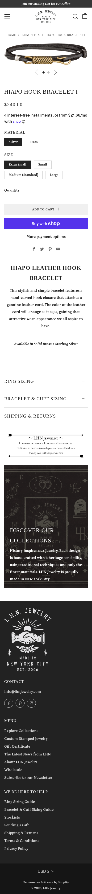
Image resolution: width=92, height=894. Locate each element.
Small (42, 164)
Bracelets (31, 35)
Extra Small (17, 164)
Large (54, 175)
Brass (33, 142)
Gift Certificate (17, 746)
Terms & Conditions (21, 841)
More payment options (46, 237)
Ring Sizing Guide (19, 802)
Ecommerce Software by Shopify (46, 882)
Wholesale (13, 770)
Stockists (12, 817)
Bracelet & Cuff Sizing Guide (29, 809)
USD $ (43, 871)
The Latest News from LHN (27, 754)
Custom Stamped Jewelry (26, 739)
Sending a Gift (16, 825)
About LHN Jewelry (20, 762)
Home (11, 35)
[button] (43, 72)
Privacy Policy (16, 848)
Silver (13, 142)
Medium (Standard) (23, 175)
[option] (46, 54)
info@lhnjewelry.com (22, 691)
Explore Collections (21, 731)
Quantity (12, 190)
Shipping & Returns (21, 833)
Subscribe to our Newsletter (28, 778)
